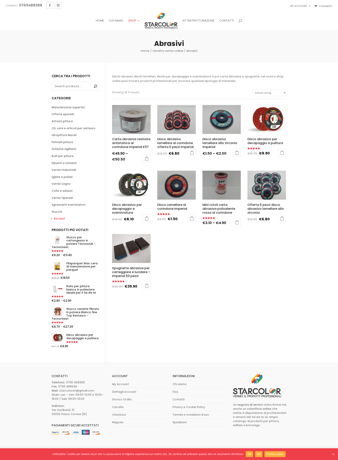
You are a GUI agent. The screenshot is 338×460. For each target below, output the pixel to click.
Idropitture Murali (64, 135)
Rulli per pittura (63, 156)
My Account (120, 384)
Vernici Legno (61, 184)
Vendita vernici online (167, 51)
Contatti (226, 20)
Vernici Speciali (62, 198)
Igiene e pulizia (62, 177)
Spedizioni (180, 422)
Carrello (118, 407)
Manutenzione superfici (68, 107)
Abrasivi (59, 219)
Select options (147, 158)
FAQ (175, 392)
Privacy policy (275, 454)
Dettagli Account (124, 392)
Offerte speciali (63, 114)
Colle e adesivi (62, 191)
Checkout (119, 415)
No (259, 454)
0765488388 (30, 5)
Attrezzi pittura (62, 121)
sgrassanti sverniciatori (68, 205)
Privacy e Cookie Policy (189, 407)
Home (100, 20)
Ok (249, 454)
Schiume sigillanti (64, 149)
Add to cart (282, 152)
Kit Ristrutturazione (198, 20)
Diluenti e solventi (64, 163)
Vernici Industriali (64, 170)
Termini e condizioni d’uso (191, 415)
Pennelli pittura (62, 142)
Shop (132, 20)
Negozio (118, 422)
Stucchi (57, 212)
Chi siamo (116, 20)
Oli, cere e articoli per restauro (73, 128)
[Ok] (333, 454)
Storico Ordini (121, 399)
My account (298, 6)
